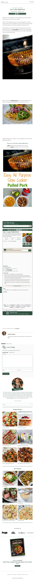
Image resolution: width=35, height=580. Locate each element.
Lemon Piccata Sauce (21, 520)
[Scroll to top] (33, 576)
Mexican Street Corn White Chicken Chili (8, 520)
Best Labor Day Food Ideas (22, 427)
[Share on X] (1, 290)
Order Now (17, 565)
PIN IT (8, 145)
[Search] (31, 404)
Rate (31, 243)
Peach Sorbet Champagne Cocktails (23, 445)
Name (4, 370)
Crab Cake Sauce (20, 503)
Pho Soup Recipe (4, 486)
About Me (23, 574)
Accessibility (19, 574)
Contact (26, 574)
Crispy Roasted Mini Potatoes (22, 486)
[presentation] (9, 419)
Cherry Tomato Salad (5, 427)
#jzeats (27, 313)
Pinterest (12, 146)
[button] (16, 14)
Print (24, 243)
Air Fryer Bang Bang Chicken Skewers (8, 463)
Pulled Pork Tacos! (14, 100)
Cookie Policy (14, 574)
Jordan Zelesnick (14, 11)
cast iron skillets (15, 29)
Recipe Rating (5, 352)
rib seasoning (9, 269)
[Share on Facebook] (1, 288)
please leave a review (17, 285)
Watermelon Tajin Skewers (6, 445)
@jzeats (22, 313)
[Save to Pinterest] (1, 292)
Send (29, 250)
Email (20, 370)
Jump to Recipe (12, 13)
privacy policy (17, 328)
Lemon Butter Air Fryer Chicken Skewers (24, 463)
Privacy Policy (9, 574)
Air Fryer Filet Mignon (5, 503)
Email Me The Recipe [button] (22, 13)
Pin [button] (27, 243)
